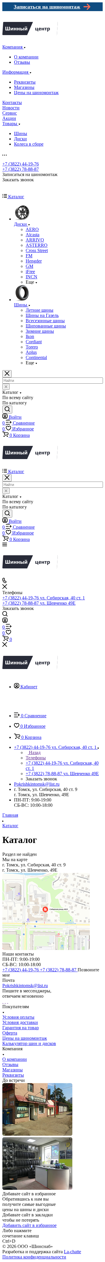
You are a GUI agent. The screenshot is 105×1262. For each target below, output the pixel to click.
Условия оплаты (18, 1017)
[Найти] (7, 409)
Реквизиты (25, 82)
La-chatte (72, 1251)
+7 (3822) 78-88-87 (20, 169)
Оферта (9, 1032)
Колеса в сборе (28, 144)
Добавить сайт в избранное (29, 1225)
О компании (26, 56)
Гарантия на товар (20, 1027)
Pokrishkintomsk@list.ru (37, 784)
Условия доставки (20, 1022)
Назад (34, 752)
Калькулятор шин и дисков (29, 1043)
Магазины (24, 87)
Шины (20, 133)
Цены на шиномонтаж (36, 92)
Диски (20, 138)
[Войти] (5, 621)
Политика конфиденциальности (34, 1256)
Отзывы (22, 62)
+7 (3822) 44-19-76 (20, 163)
